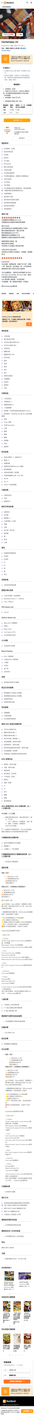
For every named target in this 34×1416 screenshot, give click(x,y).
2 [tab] (17, 313)
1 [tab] (14, 313)
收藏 (20, 34)
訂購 (29, 324)
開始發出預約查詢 (16, 1381)
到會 (18, 293)
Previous (2, 24)
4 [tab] (18, 1294)
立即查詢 (26, 1411)
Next (31, 24)
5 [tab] (21, 1294)
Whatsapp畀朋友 (9, 34)
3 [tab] (20, 313)
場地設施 (4, 293)
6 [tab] (24, 1294)
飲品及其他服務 (26, 293)
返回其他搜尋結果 (6, 7)
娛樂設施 (11, 293)
